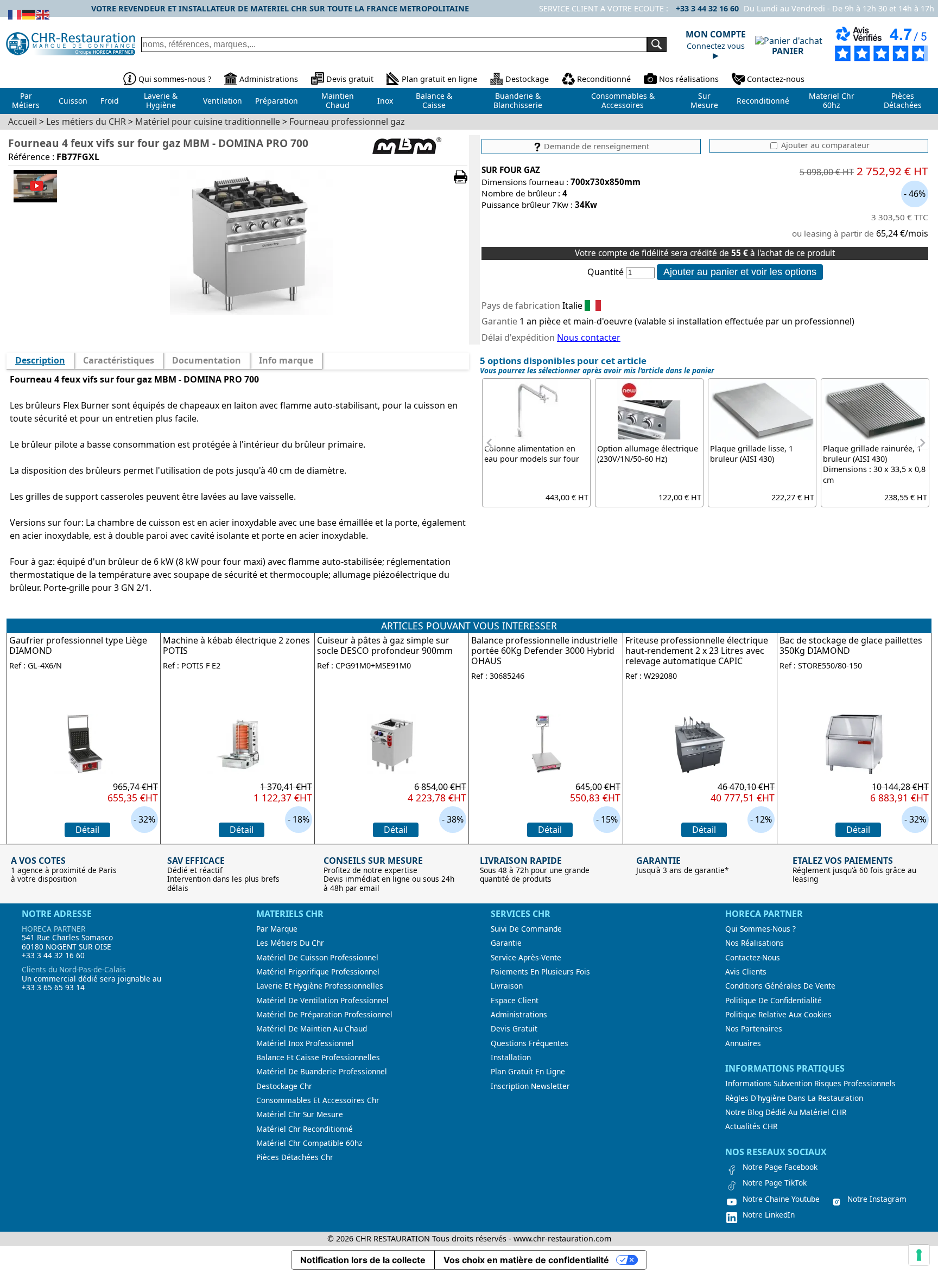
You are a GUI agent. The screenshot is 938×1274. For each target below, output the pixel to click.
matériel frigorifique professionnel (317, 971)
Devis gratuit (349, 79)
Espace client (514, 1000)
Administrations (268, 79)
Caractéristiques (118, 360)
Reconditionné (604, 79)
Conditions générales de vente (780, 986)
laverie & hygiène (161, 100)
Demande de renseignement (595, 146)
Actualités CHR (751, 1126)
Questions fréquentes (529, 1043)
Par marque (276, 929)
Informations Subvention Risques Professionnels (810, 1083)
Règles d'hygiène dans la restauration (794, 1098)
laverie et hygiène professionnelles (319, 986)
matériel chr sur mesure (299, 1114)
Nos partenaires (753, 1028)
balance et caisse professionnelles (318, 1057)
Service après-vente (526, 957)
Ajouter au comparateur (824, 145)
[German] (29, 14)
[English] (43, 14)
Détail (87, 830)
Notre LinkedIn (769, 1215)
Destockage (527, 79)
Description (40, 360)
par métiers (26, 100)
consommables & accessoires (623, 100)
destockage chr (284, 1086)
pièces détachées (903, 100)
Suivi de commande (526, 929)
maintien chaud (337, 100)
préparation (276, 100)
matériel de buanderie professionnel (321, 1071)
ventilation (222, 100)
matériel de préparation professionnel (324, 1014)
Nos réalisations (689, 79)
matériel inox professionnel (305, 1043)
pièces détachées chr (294, 1157)
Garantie (506, 943)
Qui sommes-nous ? (174, 79)
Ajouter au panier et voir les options (739, 271)
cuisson (73, 100)
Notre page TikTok (775, 1183)
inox (385, 100)
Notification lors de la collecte (363, 1259)
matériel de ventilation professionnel (322, 1000)
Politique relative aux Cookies (778, 1014)
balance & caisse (434, 100)
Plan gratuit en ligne (439, 79)
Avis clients (745, 971)
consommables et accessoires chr (317, 1100)
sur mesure (704, 100)
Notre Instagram (877, 1199)
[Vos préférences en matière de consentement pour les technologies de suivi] (919, 1255)
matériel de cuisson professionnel (317, 957)
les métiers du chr (290, 943)
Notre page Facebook (780, 1167)
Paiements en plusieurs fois (540, 971)
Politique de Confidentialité (773, 1000)
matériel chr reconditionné (304, 1129)
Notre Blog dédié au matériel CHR (785, 1112)
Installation (511, 1057)
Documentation (206, 360)
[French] (15, 14)
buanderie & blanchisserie (517, 100)
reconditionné (763, 100)
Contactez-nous (775, 79)
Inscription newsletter (530, 1086)
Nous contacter (588, 337)
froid (109, 100)
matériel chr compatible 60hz (309, 1143)
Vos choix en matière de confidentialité (526, 1259)
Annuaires (743, 1043)
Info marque (286, 360)
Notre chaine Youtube (781, 1199)
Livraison (507, 986)
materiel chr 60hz (831, 100)
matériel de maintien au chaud (311, 1028)
